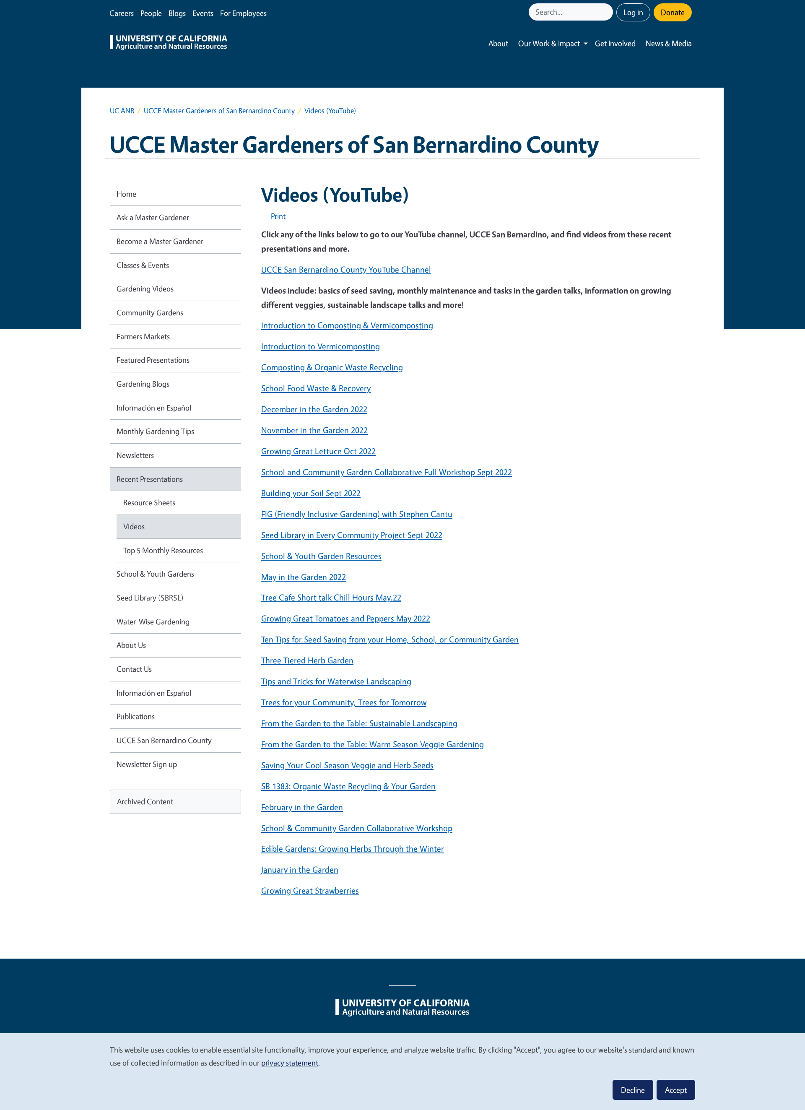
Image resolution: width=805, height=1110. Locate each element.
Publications (136, 716)
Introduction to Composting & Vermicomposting (347, 325)
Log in (633, 12)
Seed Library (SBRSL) (150, 598)
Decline (633, 1090)
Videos (134, 526)
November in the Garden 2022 (314, 430)
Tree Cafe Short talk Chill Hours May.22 (331, 597)
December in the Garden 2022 (314, 409)
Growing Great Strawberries (310, 890)
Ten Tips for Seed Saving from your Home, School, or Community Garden (390, 639)
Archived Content (145, 801)
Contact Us (134, 669)
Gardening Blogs (143, 384)
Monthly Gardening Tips (155, 431)
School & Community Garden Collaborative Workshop (356, 828)
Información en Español (154, 408)
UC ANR (122, 110)
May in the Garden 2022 (303, 577)
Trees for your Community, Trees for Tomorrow (343, 702)
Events (202, 13)
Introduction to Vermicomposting (320, 346)
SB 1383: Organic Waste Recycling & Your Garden (348, 786)
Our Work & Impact (549, 43)
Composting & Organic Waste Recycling (332, 367)
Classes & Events (143, 265)
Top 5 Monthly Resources (163, 550)
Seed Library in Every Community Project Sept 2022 (351, 535)
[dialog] (402, 1071)
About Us (131, 645)
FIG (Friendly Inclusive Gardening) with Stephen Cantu (356, 514)
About (498, 43)
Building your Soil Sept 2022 (311, 493)
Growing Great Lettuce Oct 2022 (318, 451)
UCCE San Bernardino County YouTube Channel (346, 269)
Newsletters (135, 455)
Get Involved (615, 43)
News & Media (669, 43)
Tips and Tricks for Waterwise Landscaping (336, 681)
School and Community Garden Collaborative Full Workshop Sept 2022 (386, 472)
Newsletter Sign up (147, 764)
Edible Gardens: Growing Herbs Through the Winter (352, 848)
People (151, 13)
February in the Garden (302, 807)
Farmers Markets (143, 336)
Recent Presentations (150, 479)
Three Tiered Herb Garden (307, 660)
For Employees (243, 13)
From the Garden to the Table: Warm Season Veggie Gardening (372, 744)
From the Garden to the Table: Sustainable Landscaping (359, 723)
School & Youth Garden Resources (321, 556)
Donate (673, 12)
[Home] (168, 43)
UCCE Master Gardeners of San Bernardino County (219, 110)
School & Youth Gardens (155, 574)
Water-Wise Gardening (153, 621)
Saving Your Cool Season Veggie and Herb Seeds (347, 765)
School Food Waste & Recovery (316, 388)
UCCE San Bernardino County (164, 740)
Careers (121, 13)
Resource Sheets (149, 502)
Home (126, 194)
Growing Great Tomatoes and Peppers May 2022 (345, 618)
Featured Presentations (153, 360)
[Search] (607, 12)
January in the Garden (299, 869)
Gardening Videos (145, 288)
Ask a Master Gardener (153, 217)
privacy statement (289, 1063)
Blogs (177, 13)
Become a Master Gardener (160, 241)
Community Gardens (150, 312)
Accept (676, 1090)
